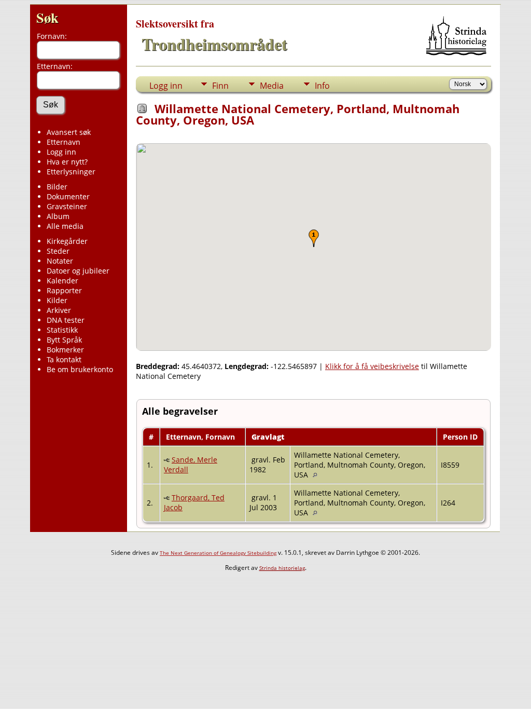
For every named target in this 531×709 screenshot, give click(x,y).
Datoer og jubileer (78, 271)
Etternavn (63, 142)
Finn (220, 85)
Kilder (57, 300)
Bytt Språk (64, 340)
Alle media (65, 226)
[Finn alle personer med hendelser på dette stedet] (317, 475)
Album (58, 216)
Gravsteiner (67, 206)
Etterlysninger (71, 171)
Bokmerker (65, 349)
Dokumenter (68, 196)
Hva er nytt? (67, 162)
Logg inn (61, 152)
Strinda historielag (282, 567)
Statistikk (62, 330)
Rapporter (64, 290)
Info (322, 85)
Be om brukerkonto (80, 369)
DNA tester (66, 320)
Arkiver (59, 310)
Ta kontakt (64, 359)
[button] (314, 238)
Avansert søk (69, 132)
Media (272, 85)
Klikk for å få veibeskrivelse (372, 366)
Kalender (62, 280)
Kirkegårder (67, 241)
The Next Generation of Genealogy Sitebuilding (218, 552)
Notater (60, 261)
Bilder (57, 187)
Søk (47, 17)
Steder (58, 251)
